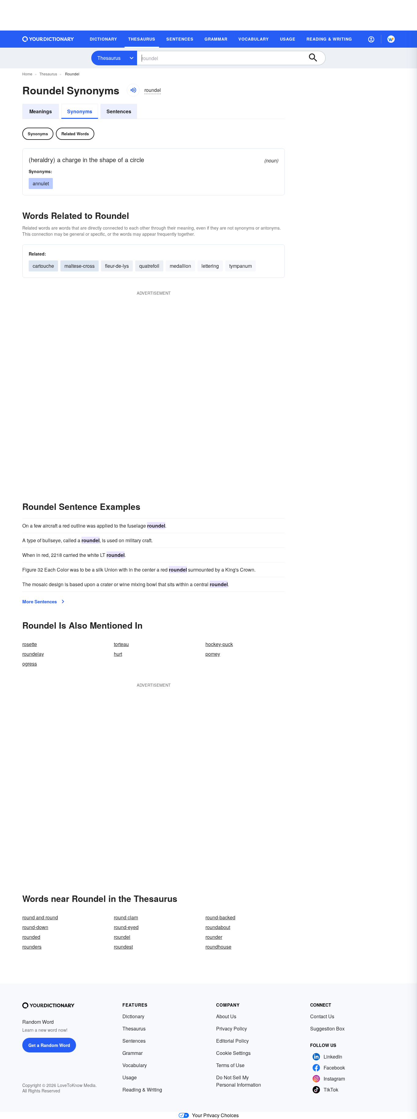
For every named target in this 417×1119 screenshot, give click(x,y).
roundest (123, 946)
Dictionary (133, 1016)
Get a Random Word (49, 1045)
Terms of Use (230, 1065)
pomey (212, 653)
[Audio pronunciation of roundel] (133, 90)
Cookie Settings (233, 1052)
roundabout (217, 927)
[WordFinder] (391, 39)
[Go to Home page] (48, 39)
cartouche (43, 265)
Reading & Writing (142, 1089)
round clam (126, 917)
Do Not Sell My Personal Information (238, 1081)
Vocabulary (134, 1065)
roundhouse (218, 946)
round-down (35, 927)
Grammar (132, 1052)
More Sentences (39, 601)
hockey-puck (219, 644)
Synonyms (79, 111)
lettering (210, 265)
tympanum (240, 265)
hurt (118, 653)
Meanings (40, 111)
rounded (31, 936)
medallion (180, 265)
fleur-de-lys (117, 265)
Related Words (75, 133)
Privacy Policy (231, 1028)
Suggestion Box (327, 1028)
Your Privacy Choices (215, 1115)
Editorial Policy (232, 1040)
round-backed (220, 917)
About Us (226, 1016)
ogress (29, 663)
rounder (213, 936)
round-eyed (126, 927)
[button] (371, 39)
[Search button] (316, 58)
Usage (129, 1077)
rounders (32, 946)
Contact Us (322, 1016)
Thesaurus (109, 57)
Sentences (119, 111)
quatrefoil (149, 265)
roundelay (33, 653)
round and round (40, 917)
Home (27, 73)
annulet (41, 183)
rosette (29, 644)
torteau (121, 644)
